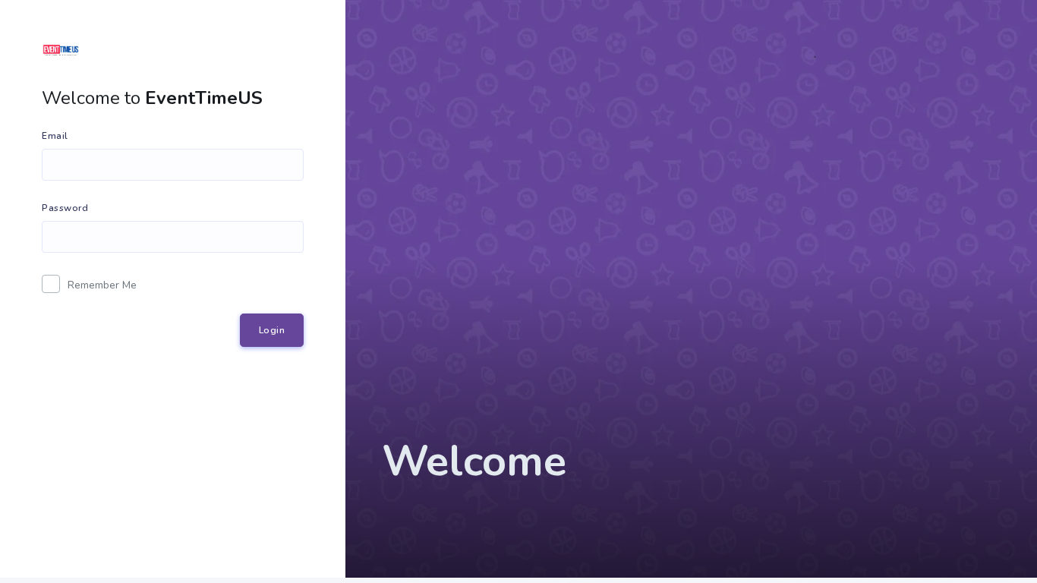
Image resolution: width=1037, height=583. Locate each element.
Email (55, 136)
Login (272, 330)
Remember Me (102, 285)
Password (65, 208)
